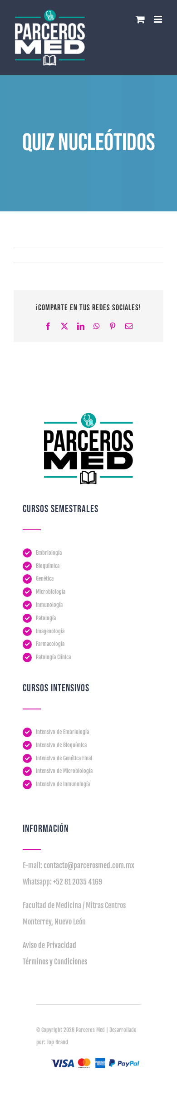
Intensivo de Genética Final (64, 758)
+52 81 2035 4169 (77, 881)
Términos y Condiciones (55, 961)
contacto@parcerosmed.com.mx (89, 865)
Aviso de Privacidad (49, 945)
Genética (45, 578)
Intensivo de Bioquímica (61, 745)
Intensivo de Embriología (62, 731)
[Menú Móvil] (158, 19)
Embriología (49, 552)
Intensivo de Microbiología (64, 771)
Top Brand (57, 1042)
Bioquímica (47, 565)
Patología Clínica (53, 657)
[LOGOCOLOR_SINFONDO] (88, 416)
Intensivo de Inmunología (63, 784)
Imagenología (50, 631)
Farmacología (50, 643)
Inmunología (49, 604)
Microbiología (50, 591)
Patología (46, 618)
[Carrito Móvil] (140, 19)
